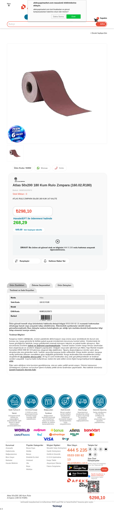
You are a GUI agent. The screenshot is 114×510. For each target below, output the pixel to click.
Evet (73, 16)
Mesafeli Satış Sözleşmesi (56, 448)
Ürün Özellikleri (17, 285)
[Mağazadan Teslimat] (48, 401)
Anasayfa (9, 448)
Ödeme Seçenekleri (41, 285)
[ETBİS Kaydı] (93, 487)
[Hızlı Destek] (65, 401)
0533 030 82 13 (75, 457)
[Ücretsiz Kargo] (31, 401)
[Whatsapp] (95, 454)
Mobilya (29, 469)
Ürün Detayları (64, 285)
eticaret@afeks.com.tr (77, 463)
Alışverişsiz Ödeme (54, 463)
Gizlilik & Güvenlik (53, 454)
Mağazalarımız (11, 454)
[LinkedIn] (90, 454)
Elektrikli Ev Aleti (32, 457)
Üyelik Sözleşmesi (54, 451)
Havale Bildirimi (12, 463)
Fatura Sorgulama (53, 466)
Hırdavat (29, 460)
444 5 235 (68, 247)
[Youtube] (106, 449)
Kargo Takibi (51, 460)
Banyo (28, 454)
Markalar (9, 460)
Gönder (104, 469)
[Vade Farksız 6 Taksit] (14, 401)
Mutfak (28, 451)
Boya (28, 466)
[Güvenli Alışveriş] (100, 401)
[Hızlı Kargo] (83, 401)
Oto (27, 463)
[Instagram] (100, 449)
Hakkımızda (10, 451)
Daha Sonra (58, 16)
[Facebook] (90, 449)
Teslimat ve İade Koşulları (22, 290)
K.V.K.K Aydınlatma (54, 457)
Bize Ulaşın (10, 457)
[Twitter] (95, 449)
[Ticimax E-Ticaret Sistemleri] (57, 507)
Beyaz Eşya (30, 448)
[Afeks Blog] (77, 483)
